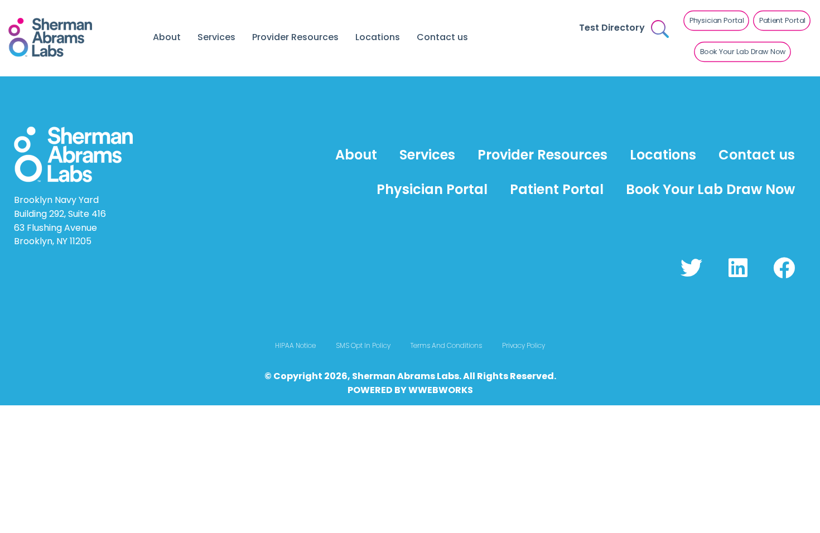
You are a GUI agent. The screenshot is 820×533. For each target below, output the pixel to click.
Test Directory (612, 27)
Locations (377, 37)
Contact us (442, 37)
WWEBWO (431, 390)
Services (216, 37)
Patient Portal (557, 189)
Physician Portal (432, 189)
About (167, 37)
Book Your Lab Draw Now (710, 189)
